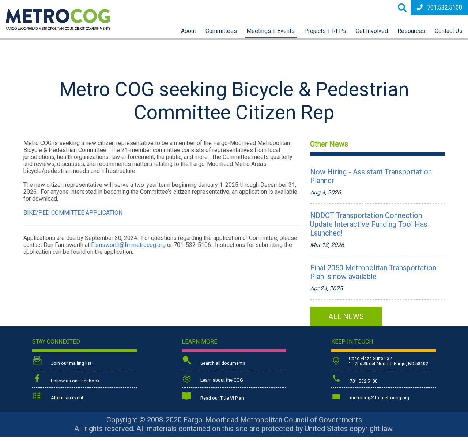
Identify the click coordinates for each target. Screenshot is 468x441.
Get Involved (372, 30)
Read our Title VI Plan (221, 398)
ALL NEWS (346, 316)
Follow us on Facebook (74, 380)
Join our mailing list (70, 363)
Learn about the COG (221, 380)
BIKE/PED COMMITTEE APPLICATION (72, 212)
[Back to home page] (58, 28)
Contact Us (449, 30)
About (188, 30)
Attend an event (66, 397)
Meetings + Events (270, 30)
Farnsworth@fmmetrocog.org (128, 244)
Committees (221, 30)
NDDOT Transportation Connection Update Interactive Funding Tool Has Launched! (368, 224)
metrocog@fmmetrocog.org (379, 397)
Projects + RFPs (325, 30)
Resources (411, 30)
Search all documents (222, 363)
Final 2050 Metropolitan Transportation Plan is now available (373, 272)
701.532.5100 (444, 7)
